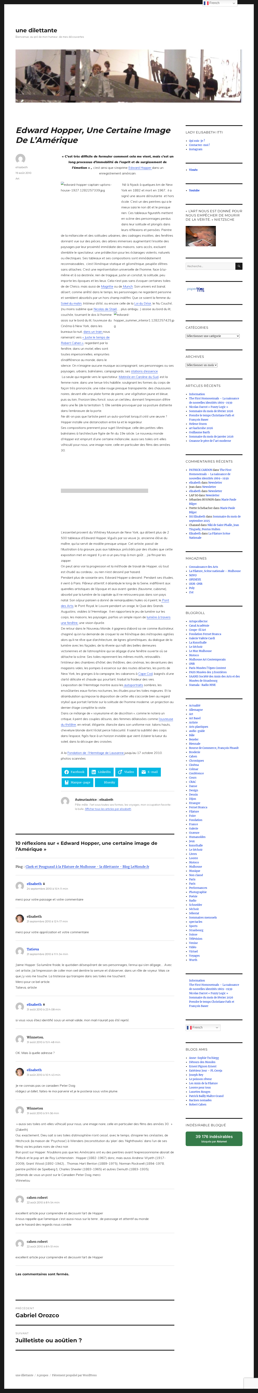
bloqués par (216, 1140)
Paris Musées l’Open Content (207, 668)
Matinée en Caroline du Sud (138, 377)
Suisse (193, 934)
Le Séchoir (196, 647)
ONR (192, 664)
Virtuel (193, 951)
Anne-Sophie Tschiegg (204, 1058)
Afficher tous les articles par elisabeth (108, 808)
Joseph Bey (196, 1075)
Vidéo (192, 947)
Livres (193, 854)
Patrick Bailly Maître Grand (206, 1096)
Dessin (193, 794)
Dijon (192, 799)
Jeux (192, 841)
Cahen (193, 756)
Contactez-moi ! (199, 145)
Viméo (193, 170)
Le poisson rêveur (200, 1079)
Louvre (193, 858)
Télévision (195, 939)
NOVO (193, 575)
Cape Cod (145, 674)
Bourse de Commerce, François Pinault (214, 748)
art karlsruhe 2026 (201, 428)
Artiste (193, 722)
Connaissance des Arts (203, 567)
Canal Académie (199, 625)
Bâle (192, 735)
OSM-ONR (195, 584)
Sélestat (194, 913)
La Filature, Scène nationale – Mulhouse (215, 571)
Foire (192, 816)
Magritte (107, 286)
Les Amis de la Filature (203, 1083)
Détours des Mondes (202, 1062)
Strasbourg (196, 930)
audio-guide (197, 731)
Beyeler (194, 739)
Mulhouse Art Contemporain (207, 659)
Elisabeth (195, 533)
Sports (193, 926)
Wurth (193, 960)
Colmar (193, 769)
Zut (191, 592)
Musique (194, 871)
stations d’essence (144, 371)
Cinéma (194, 765)
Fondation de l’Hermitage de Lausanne (96, 753)
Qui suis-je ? (197, 141)
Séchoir (194, 909)
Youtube (194, 190)
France (193, 824)
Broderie (194, 752)
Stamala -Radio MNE (202, 685)
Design (193, 790)
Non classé (196, 875)
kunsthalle (196, 845)
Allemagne (196, 710)
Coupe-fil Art (197, 630)
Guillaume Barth (199, 432)
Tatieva (33, 949)
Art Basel (195, 718)
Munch (127, 286)
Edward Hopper (140, 168)
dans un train (93, 332)
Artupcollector (198, 621)
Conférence (196, 773)
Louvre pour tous (200, 1087)
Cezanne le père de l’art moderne (210, 441)
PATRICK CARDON (200, 470)
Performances (198, 888)
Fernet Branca (198, 807)
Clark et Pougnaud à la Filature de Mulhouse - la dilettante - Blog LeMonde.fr (87, 867)
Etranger (194, 803)
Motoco (194, 655)
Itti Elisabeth (197, 516)
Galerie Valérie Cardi (202, 638)
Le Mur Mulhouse (200, 651)
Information (197, 394)
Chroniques (196, 760)
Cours (193, 777)
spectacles (195, 922)
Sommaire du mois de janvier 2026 (211, 436)
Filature (194, 811)
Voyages (194, 955)
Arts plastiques (198, 727)
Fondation (195, 820)
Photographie (198, 892)
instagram (195, 149)
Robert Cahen (197, 1104)
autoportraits (133, 685)
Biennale (194, 743)
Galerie (193, 828)
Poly (192, 588)
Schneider (195, 905)
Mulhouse (195, 866)
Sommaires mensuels (203, 917)
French (197, 1027)
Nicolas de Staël (105, 309)
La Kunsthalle (198, 642)
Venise (193, 943)
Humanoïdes (197, 837)
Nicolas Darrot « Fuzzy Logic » (208, 407)
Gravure (194, 833)
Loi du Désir (142, 303)
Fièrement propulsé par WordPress (74, 1375)
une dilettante (36, 30)
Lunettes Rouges (199, 1092)
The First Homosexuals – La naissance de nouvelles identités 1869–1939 (210, 474)
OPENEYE (195, 579)
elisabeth (22, 167)
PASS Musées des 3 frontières (208, 672)
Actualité (194, 705)
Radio (192, 900)
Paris (192, 879)
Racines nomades (200, 1100)
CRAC (192, 782)
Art (17, 178)
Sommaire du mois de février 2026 (211, 411)
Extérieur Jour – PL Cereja (205, 1070)
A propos (42, 1375)
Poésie (193, 896)
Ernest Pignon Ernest (202, 1066)
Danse (193, 786)
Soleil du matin (71, 303)
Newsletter (215, 482)
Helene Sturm (198, 424)
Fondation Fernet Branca (205, 634)
